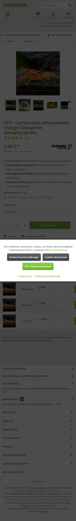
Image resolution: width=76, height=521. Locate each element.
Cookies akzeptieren (56, 257)
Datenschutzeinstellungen (24, 257)
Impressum (25, 276)
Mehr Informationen (56, 250)
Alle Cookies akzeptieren (38, 266)
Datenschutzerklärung (47, 276)
